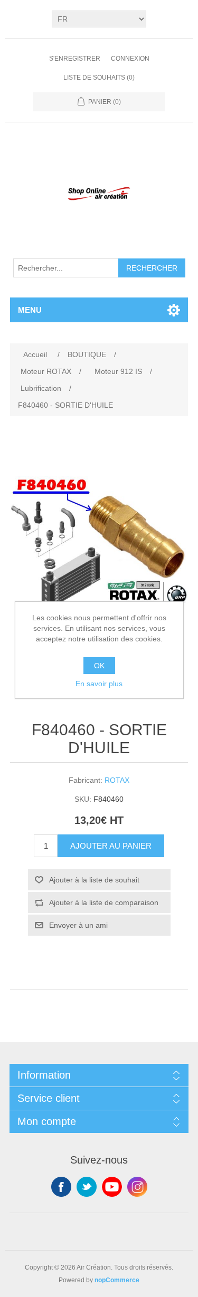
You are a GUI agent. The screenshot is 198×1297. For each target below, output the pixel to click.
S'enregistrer (74, 58)
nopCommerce (117, 1280)
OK (99, 665)
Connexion (130, 58)
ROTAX (117, 780)
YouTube (112, 1187)
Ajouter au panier (111, 845)
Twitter (87, 1187)
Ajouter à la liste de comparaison (103, 902)
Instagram (137, 1187)
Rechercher (151, 268)
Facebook (61, 1187)
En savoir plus (99, 683)
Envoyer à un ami (78, 925)
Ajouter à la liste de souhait (94, 880)
